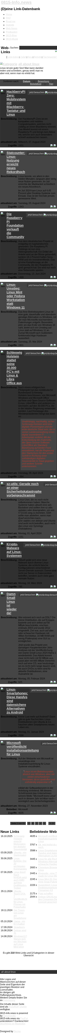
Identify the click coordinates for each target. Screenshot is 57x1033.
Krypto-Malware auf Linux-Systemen (14, 549)
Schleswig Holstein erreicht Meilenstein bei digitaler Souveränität (20, 843)
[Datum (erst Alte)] (32, 81)
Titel (51, 84)
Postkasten (11, 32)
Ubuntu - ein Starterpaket (20, 853)
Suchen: (14, 47)
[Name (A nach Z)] (55, 84)
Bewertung (43, 81)
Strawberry (19, 927)
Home (9, 14)
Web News (11, 28)
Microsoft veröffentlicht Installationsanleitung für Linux (23, 748)
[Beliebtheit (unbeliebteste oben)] (43, 84)
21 (52, 823)
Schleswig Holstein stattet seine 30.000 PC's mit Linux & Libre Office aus (14, 368)
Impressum (8, 1000)
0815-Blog (11, 35)
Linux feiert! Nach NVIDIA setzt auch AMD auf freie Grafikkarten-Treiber (20, 880)
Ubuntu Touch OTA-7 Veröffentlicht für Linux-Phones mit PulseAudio (20, 899)
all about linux (28, 64)
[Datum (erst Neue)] (21, 81)
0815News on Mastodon (12, 1023)
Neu (30, 57)
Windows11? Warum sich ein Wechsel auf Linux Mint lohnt (20, 941)
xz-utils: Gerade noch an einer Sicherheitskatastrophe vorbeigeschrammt (24, 489)
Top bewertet (49, 57)
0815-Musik (12, 39)
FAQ (8, 18)
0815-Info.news (16, 2)
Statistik (10, 25)
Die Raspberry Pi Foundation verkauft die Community (15, 225)
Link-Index (13, 57)
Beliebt (37, 57)
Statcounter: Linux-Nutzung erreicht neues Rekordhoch (16, 162)
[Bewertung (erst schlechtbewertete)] (51, 81)
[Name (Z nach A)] (47, 84)
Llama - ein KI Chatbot (19, 922)
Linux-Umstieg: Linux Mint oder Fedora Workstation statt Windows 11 (16, 296)
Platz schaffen (45, 893)
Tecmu (17, 1031)
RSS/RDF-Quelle (18, 1006)
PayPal (24, 1018)
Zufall (23, 57)
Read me (10, 21)
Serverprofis (9, 1016)
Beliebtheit (35, 84)
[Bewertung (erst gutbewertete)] (36, 81)
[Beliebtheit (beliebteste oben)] (55, 81)
